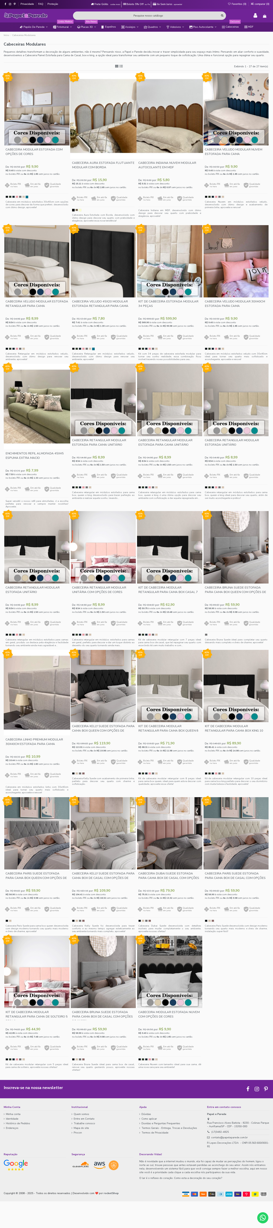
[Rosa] (17, 197)
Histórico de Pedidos (18, 1123)
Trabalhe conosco (84, 1123)
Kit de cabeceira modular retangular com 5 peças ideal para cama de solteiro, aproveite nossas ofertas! (37, 1066)
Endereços (12, 1128)
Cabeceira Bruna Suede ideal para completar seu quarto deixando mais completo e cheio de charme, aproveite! (236, 641)
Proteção (53, 4)
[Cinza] (20, 197)
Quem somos (81, 1114)
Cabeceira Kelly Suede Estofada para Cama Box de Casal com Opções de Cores (103, 877)
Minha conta (13, 1114)
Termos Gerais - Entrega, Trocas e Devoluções (169, 1128)
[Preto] (7, 197)
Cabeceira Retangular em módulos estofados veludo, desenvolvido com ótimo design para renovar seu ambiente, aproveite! (37, 356)
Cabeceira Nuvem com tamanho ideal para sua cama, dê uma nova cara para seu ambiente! (169, 1066)
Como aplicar (149, 1119)
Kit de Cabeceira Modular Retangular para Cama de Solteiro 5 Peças (37, 1016)
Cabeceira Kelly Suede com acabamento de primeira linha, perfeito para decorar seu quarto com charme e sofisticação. (103, 781)
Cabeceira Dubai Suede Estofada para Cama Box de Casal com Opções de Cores (168, 877)
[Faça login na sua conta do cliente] (255, 15)
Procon (78, 1132)
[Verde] (10, 197)
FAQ (41, 4)
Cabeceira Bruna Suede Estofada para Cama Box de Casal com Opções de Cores (102, 1016)
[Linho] (76, 210)
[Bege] (23, 197)
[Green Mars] (27, 197)
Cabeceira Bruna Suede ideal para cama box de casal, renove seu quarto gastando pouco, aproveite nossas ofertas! (103, 1067)
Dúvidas (146, 1114)
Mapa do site (81, 1128)
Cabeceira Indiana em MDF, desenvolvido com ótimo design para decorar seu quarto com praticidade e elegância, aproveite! (169, 213)
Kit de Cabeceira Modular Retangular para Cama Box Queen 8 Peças (168, 730)
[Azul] (13, 197)
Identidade (12, 1119)
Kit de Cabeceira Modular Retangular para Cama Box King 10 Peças (234, 730)
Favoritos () (239, 4)
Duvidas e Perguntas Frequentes (161, 1123)
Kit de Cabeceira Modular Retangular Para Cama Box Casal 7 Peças (168, 592)
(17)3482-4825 (220, 1132)
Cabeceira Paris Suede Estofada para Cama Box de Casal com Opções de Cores (235, 877)
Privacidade (28, 4)
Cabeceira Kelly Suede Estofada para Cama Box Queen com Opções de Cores (103, 730)
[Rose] (83, 773)
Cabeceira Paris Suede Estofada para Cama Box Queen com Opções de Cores (36, 877)
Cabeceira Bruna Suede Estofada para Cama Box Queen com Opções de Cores (235, 592)
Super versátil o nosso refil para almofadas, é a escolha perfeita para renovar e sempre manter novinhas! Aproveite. (37, 503)
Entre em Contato (84, 1119)
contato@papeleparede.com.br (229, 1137)
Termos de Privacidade (155, 1132)
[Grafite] (206, 635)
